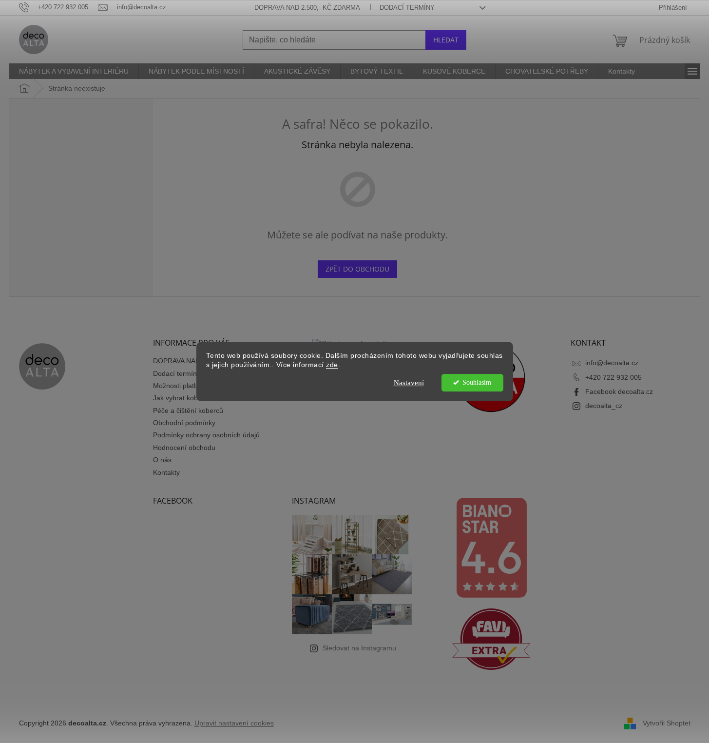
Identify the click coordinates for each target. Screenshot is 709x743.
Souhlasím (476, 382)
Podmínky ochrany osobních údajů (206, 435)
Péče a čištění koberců (188, 410)
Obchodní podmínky (184, 423)
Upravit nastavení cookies (234, 723)
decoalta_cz (603, 406)
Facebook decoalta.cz (619, 391)
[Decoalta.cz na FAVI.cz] (491, 639)
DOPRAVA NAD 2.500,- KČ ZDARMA (307, 7)
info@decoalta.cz (611, 363)
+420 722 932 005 (613, 377)
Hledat (446, 39)
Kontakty (166, 472)
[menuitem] (73, 71)
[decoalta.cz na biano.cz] (491, 548)
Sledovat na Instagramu (359, 648)
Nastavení (409, 383)
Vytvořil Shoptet (666, 722)
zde (332, 365)
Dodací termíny (407, 7)
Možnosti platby (177, 386)
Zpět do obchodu (357, 269)
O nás (162, 460)
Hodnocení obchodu (184, 447)
